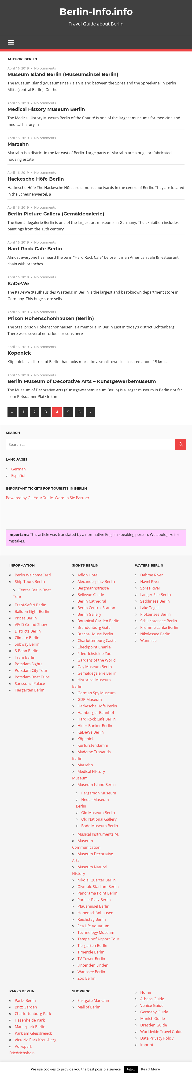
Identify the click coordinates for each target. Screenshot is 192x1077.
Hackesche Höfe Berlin (35, 179)
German (18, 469)
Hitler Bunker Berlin (95, 725)
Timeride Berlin (91, 952)
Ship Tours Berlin (30, 581)
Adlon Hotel (88, 575)
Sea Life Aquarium (93, 925)
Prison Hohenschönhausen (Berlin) (50, 318)
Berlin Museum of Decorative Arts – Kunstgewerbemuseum (81, 381)
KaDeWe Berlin (91, 732)
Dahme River (151, 575)
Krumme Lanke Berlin (159, 627)
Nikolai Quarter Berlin (97, 880)
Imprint (146, 1044)
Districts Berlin (28, 631)
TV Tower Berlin (91, 958)
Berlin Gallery (89, 614)
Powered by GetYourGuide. (30, 497)
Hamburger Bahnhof (96, 712)
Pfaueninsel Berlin (93, 906)
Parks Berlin (25, 1000)
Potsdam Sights (28, 663)
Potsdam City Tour (31, 670)
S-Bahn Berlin (26, 650)
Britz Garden (26, 1007)
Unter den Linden (93, 965)
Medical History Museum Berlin (46, 109)
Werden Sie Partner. (72, 497)
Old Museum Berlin (98, 812)
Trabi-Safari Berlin (30, 605)
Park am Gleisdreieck (33, 1033)
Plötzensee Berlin (155, 614)
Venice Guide (151, 1005)
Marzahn (18, 144)
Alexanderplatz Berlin (96, 581)
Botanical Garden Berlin (98, 620)
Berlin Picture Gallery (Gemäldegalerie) (55, 214)
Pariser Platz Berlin (94, 899)
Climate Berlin (27, 637)
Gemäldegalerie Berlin (97, 673)
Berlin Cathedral (92, 601)
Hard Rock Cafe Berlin (34, 248)
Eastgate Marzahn (93, 1000)
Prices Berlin (26, 618)
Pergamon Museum (98, 793)
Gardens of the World (97, 660)
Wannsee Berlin (91, 971)
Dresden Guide (153, 1025)
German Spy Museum (97, 692)
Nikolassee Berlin (155, 634)
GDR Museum (90, 699)
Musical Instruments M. (98, 834)
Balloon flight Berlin (32, 611)
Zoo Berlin (87, 978)
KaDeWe (18, 283)
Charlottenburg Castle (97, 640)
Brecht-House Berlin (95, 634)
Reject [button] (130, 1069)
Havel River (150, 581)
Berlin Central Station (96, 607)
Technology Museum (96, 932)
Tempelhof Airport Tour (98, 939)
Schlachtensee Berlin (158, 620)
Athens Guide (152, 998)
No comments (45, 68)
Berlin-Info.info (96, 11)
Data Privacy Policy (157, 1038)
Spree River (150, 588)
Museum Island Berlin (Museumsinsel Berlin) (62, 74)
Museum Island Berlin (97, 784)
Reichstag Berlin (92, 919)
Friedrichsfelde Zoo (94, 653)
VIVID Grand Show (31, 624)
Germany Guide (154, 1012)
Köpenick (19, 353)
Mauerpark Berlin (30, 1026)
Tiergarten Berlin (29, 690)
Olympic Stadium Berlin (98, 886)
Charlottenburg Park (33, 1013)
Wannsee (148, 640)
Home (145, 992)
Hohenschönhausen (95, 912)
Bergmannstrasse (93, 588)
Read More (150, 1069)
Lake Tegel (149, 607)
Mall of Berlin (89, 1007)
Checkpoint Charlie (94, 647)
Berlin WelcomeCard (33, 575)
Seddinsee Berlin (155, 601)
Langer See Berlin (155, 594)
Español (18, 475)
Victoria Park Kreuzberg (35, 1039)
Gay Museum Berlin (95, 666)
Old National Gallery (99, 819)
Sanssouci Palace (30, 683)
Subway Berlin (27, 644)
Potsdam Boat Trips (32, 677)
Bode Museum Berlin (99, 825)
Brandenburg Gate (94, 627)
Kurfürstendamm (93, 745)
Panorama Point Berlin (98, 893)
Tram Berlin (25, 657)
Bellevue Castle (91, 594)
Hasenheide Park (30, 1020)
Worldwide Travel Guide (161, 1031)
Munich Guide (152, 1018)
